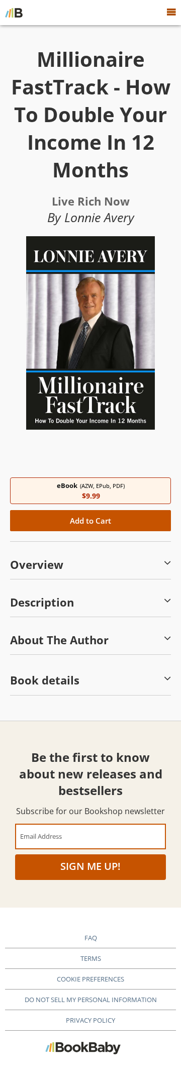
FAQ (90, 937)
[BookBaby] (14, 12)
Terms (90, 958)
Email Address (41, 836)
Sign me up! (90, 866)
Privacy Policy (90, 1020)
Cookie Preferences (90, 978)
